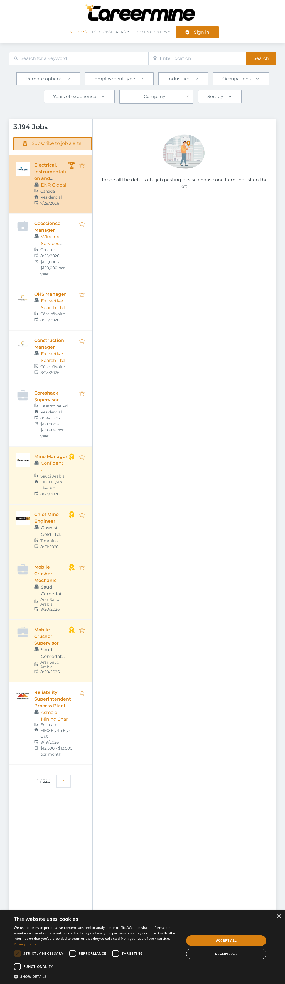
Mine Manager (50, 456)
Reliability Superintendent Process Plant (52, 699)
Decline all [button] (226, 953)
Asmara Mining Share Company (55, 719)
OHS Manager (50, 294)
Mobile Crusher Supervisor (46, 636)
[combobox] (78, 58)
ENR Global (53, 185)
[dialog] (142, 947)
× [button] (279, 916)
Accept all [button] (226, 940)
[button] (96, 976)
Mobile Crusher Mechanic (45, 573)
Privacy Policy (25, 944)
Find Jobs (76, 32)
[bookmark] (81, 166)
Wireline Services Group (50, 243)
